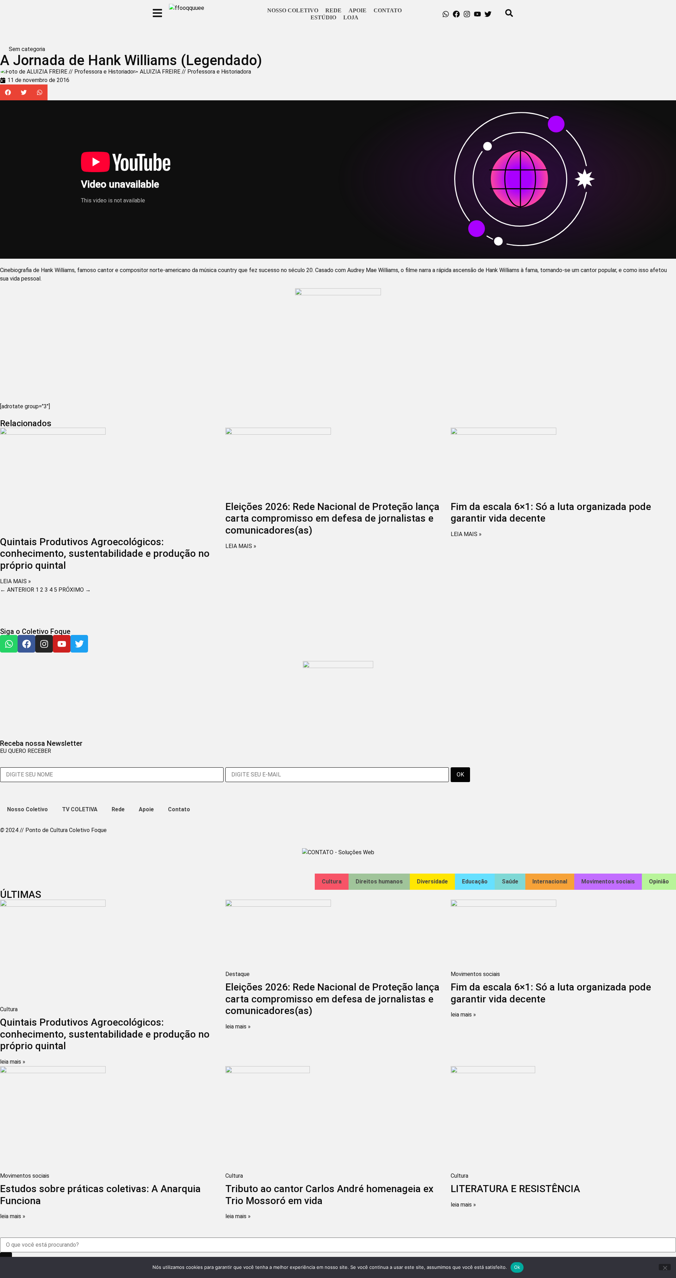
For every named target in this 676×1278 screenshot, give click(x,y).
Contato (388, 10)
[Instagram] (466, 14)
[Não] (665, 1267)
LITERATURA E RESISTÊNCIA (515, 1189)
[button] (8, 92)
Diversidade (432, 881)
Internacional (549, 881)
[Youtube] (477, 14)
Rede (333, 10)
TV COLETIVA (80, 809)
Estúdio (323, 17)
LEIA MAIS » (15, 581)
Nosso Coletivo (292, 10)
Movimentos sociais (608, 881)
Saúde (510, 881)
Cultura (332, 881)
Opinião (659, 881)
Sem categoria (27, 49)
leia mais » (12, 1061)
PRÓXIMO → (74, 589)
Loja (350, 17)
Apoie (358, 10)
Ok (517, 1267)
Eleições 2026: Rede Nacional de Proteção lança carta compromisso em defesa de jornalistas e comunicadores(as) (332, 518)
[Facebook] (456, 14)
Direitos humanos (379, 881)
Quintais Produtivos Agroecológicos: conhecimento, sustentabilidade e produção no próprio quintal (104, 553)
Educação (475, 881)
